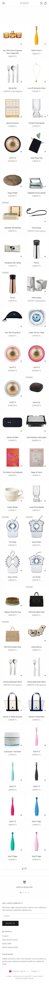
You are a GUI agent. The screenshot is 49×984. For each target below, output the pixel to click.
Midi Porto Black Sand (36, 612)
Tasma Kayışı (36, 228)
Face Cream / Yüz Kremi (12, 752)
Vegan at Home (36, 472)
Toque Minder (12, 193)
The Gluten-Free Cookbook (12, 472)
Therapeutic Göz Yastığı (12, 263)
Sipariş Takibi (7, 943)
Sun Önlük (36, 577)
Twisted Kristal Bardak (36, 123)
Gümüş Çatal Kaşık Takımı (12, 682)
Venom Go (36, 402)
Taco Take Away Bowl (12, 333)
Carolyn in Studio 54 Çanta (12, 717)
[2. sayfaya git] (26, 868)
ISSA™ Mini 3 (36, 50)
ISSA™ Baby (36, 821)
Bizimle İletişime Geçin (10, 947)
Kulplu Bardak (13, 507)
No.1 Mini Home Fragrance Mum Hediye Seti (12, 51)
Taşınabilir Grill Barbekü (12, 228)
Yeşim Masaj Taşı (36, 158)
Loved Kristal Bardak (36, 507)
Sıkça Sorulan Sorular (10, 940)
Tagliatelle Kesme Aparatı (36, 193)
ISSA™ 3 (36, 752)
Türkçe (34, 971)
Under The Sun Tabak (36, 333)
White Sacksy (36, 298)
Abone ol (10, 923)
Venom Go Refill (12, 437)
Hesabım (5, 936)
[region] (24, 884)
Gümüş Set (13, 88)
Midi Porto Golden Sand (12, 647)
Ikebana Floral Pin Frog (12, 612)
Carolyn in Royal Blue (36, 717)
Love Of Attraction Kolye (36, 88)
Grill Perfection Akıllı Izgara (36, 437)
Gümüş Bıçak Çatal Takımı (36, 682)
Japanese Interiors (12, 123)
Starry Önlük (12, 577)
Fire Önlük (12, 542)
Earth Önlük (36, 542)
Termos (36, 263)
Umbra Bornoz (36, 647)
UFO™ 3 (12, 158)
